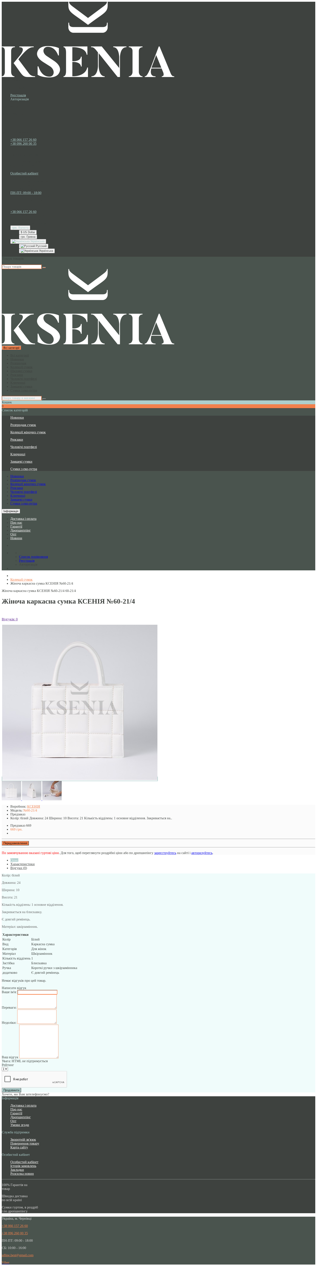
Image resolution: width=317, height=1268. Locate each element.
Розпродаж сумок (23, 425)
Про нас (16, 522)
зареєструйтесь (165, 853)
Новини (16, 538)
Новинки (17, 359)
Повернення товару (24, 1143)
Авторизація (19, 99)
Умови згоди (19, 1125)
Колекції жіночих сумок (28, 432)
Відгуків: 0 (10, 619)
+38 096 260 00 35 (23, 143)
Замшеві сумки (21, 386)
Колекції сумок (21, 367)
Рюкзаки (16, 375)
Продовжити (11, 1090)
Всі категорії (19, 355)
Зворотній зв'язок (23, 1139)
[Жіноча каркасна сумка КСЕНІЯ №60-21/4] (80, 779)
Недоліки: (9, 1022)
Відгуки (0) (18, 868)
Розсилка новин (22, 1173)
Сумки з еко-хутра (23, 390)
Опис (14, 860)
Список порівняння (33, 181)
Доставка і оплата (23, 519)
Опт (13, 534)
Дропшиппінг (20, 530)
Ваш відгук (10, 1057)
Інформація (10, 511)
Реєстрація (18, 95)
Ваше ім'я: (9, 992)
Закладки (17, 1170)
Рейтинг (8, 1065)
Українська (45, 250)
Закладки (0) (28, 177)
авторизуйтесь (201, 853)
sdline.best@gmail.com (17, 1255)
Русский (41, 246)
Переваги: (9, 1007)
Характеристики (22, 864)
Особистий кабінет (24, 1162)
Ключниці (17, 382)
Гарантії (16, 526)
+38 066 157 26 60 (23, 140)
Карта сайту (19, 1147)
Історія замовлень (23, 1166)
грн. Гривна (28, 236)
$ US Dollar (28, 232)
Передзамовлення (15, 843)
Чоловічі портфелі (23, 379)
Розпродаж (18, 363)
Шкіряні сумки (21, 371)
